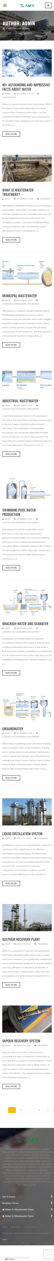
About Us (15, 1227)
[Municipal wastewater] (27, 274)
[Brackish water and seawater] (27, 601)
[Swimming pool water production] (27, 488)
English (11, 1259)
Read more (11, 134)
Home (5, 1227)
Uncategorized (9, 97)
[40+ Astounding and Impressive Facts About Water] (27, 63)
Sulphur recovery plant (21, 939)
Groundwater (12, 728)
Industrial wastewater (20, 400)
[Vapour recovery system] (27, 1019)
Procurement (33, 304)
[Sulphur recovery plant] (27, 917)
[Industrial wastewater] (27, 379)
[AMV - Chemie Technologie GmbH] (27, 5)
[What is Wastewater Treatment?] (27, 168)
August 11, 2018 (23, 838)
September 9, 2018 (24, 300)
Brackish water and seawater (25, 623)
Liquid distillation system (22, 833)
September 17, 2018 (24, 94)
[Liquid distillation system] (27, 811)
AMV (4, 1239)
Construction (8, 304)
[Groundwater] (27, 707)
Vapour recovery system (21, 1040)
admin (7, 94)
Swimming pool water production (19, 512)
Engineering (45, 199)
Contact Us (29, 1227)
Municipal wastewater (19, 295)
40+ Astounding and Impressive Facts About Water (26, 87)
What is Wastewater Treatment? (17, 192)
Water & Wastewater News (19, 1209)
